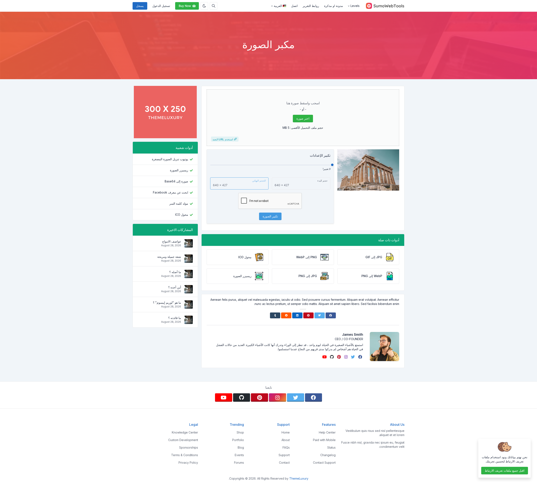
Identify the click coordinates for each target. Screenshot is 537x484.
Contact (284, 462)
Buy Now (185, 6)
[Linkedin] (297, 315)
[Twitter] (319, 315)
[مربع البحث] (213, 6)
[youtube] (324, 356)
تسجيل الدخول (161, 6)
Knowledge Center (185, 432)
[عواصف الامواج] (188, 245)
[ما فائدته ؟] (188, 322)
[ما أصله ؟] (188, 276)
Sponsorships (188, 447)
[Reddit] (286, 315)
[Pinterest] (308, 315)
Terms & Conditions (184, 455)
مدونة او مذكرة (333, 6)
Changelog (328, 455)
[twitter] (352, 356)
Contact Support (324, 462)
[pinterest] (338, 356)
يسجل (140, 6)
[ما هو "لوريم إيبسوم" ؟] (188, 306)
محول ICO (181, 214)
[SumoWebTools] (383, 6)
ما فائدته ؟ (174, 318)
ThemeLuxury (298, 478)
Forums (239, 462)
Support (284, 455)
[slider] (332, 164)
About (286, 440)
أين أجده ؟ (174, 287)
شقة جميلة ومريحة (169, 256)
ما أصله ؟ (175, 272)
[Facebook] (331, 315)
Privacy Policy (188, 462)
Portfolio (238, 440)
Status (331, 447)
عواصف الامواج (171, 241)
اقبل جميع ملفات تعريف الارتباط (504, 470)
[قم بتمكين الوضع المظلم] (204, 6)
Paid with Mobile (324, 440)
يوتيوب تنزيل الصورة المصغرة (170, 159)
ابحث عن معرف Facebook (170, 192)
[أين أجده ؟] (188, 291)
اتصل (294, 6)
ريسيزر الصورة (179, 170)
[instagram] (345, 356)
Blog (241, 447)
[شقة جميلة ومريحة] (188, 260)
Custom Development (183, 440)
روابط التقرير (311, 6)
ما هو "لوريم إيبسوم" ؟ (167, 302)
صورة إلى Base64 (176, 181)
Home (286, 432)
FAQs (286, 447)
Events (239, 455)
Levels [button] (355, 6)
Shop (240, 432)
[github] (331, 356)
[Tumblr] (275, 315)
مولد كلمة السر (178, 203)
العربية (278, 6)
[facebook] (360, 356)
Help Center (327, 432)
